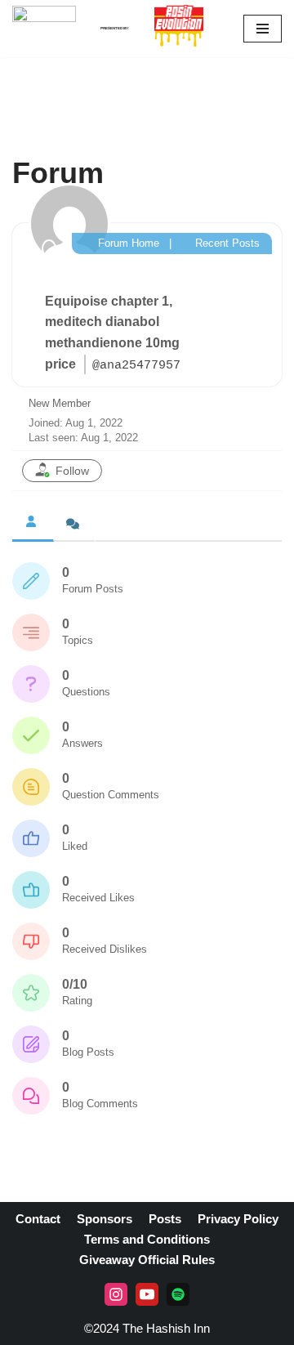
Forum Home (127, 243)
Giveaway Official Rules (147, 1260)
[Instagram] (116, 1294)
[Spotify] (178, 1294)
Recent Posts (226, 243)
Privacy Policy (238, 1219)
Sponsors (104, 1219)
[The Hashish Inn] (44, 28)
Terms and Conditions (147, 1239)
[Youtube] (147, 1294)
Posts (165, 1219)
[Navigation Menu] (262, 28)
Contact (38, 1219)
